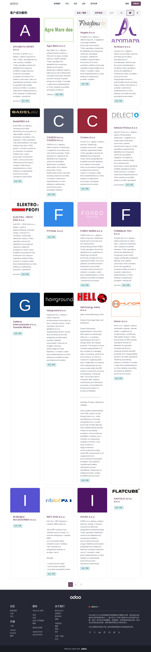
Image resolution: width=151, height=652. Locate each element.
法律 (56, 636)
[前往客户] (25, 30)
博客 (56, 629)
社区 (75, 3)
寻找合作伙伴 (37, 632)
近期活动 (58, 623)
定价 (84, 3)
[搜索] (121, 13)
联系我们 (58, 616)
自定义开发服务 (38, 620)
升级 (34, 618)
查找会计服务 (37, 628)
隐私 (62, 636)
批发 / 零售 (81, 13)
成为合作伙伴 (37, 635)
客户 (56, 632)
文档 (11, 613)
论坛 (11, 616)
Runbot (13, 633)
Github (13, 630)
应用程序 (57, 3)
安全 (56, 639)
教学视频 (13, 611)
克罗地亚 (98, 13)
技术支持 (94, 3)
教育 (34, 623)
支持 (34, 615)
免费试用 (136, 3)
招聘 (56, 619)
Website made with (72, 649)
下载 (11, 626)
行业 (67, 3)
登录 (127, 3)
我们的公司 (59, 611)
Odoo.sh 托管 (38, 611)
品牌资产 (58, 613)
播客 (56, 626)
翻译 (11, 636)
